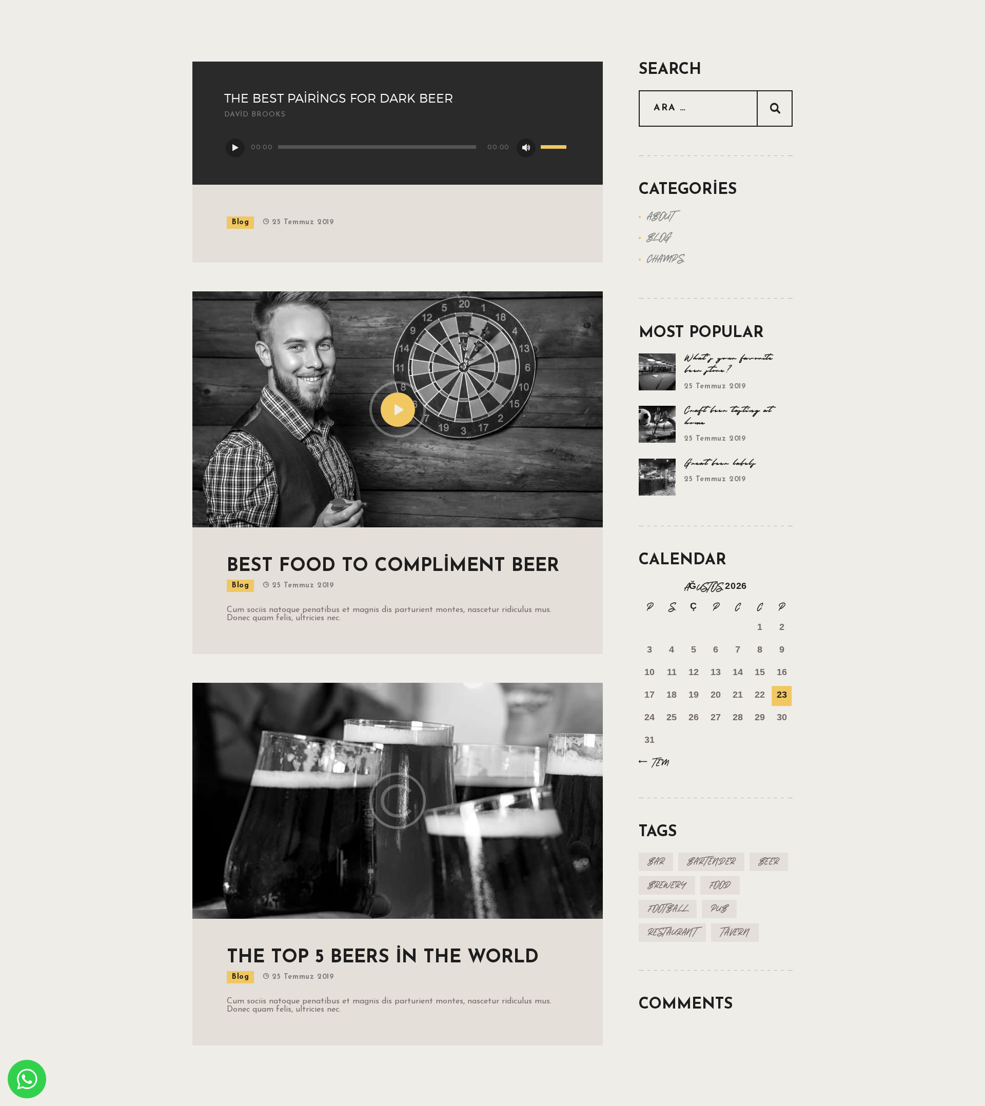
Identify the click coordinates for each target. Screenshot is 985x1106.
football (667, 909)
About (660, 216)
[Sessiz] (526, 148)
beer (769, 861)
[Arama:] (716, 108)
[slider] (555, 148)
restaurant (672, 932)
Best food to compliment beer (393, 566)
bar (656, 861)
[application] (397, 147)
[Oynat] (235, 148)
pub (719, 909)
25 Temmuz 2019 (302, 222)
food (720, 885)
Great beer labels (720, 463)
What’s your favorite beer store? (728, 364)
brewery (667, 885)
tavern (735, 932)
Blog (240, 222)
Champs (665, 259)
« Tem (656, 763)
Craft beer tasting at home (728, 416)
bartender (711, 861)
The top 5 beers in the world (383, 958)
